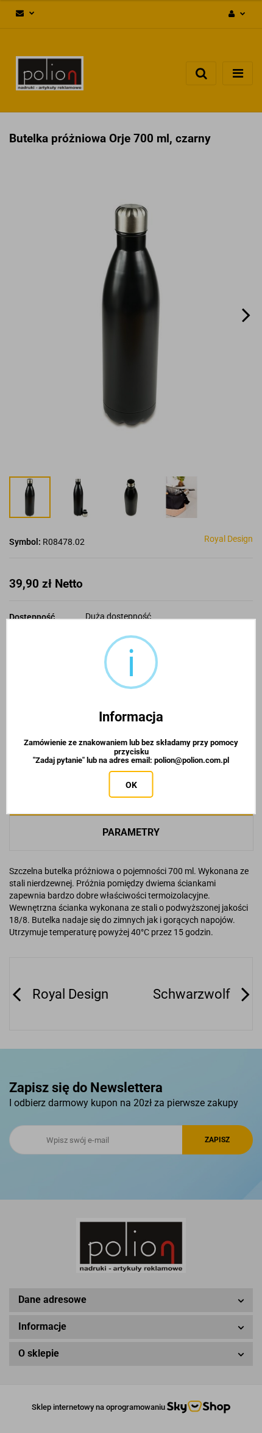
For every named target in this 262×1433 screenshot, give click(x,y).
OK (131, 785)
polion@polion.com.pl (191, 760)
